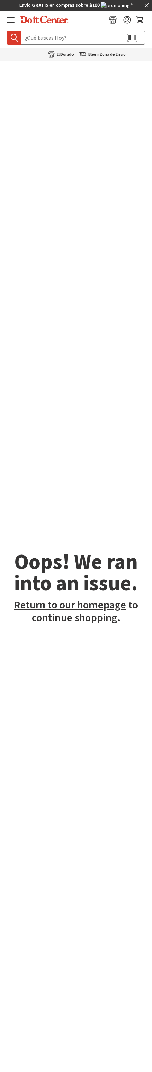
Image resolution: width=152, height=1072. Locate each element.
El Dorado (65, 55)
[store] (112, 20)
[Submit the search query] (14, 38)
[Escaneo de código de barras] (132, 38)
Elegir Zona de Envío (107, 55)
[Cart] (140, 19)
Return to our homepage (70, 605)
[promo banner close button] (146, 5)
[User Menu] (127, 20)
